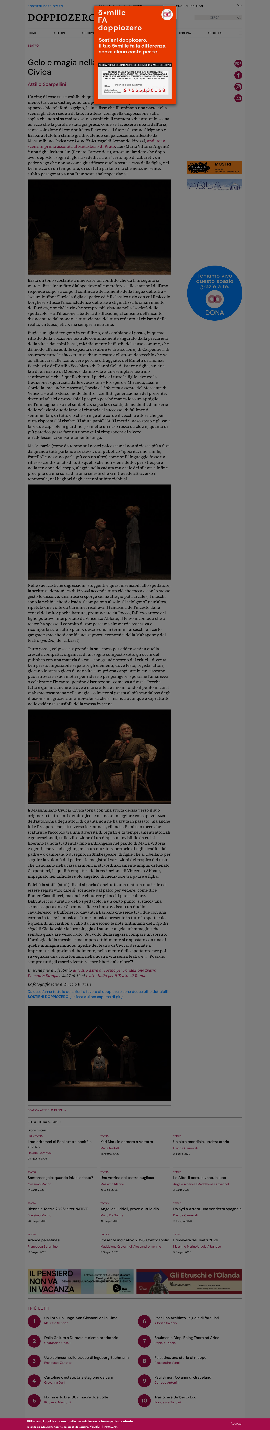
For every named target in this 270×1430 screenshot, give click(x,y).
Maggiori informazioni (104, 1426)
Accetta (236, 1423)
